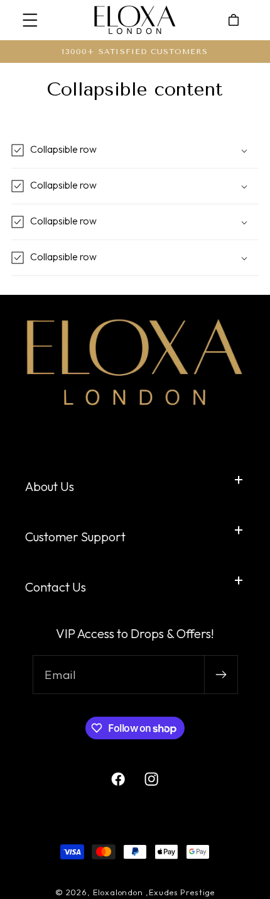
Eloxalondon (118, 892)
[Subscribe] (220, 674)
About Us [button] (49, 486)
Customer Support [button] (75, 536)
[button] (30, 20)
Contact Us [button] (55, 587)
